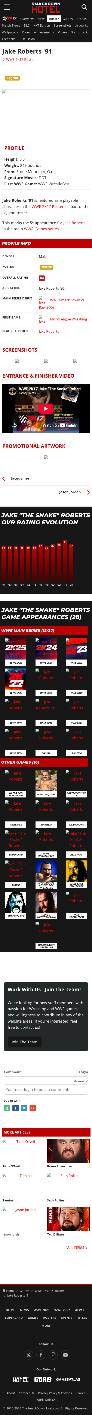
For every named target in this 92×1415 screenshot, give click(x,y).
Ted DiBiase (55, 1234)
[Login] (7, 1108)
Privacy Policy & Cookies (55, 1393)
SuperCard (14, 1318)
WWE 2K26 (41, 1310)
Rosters (49, 1318)
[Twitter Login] (24, 1108)
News (41, 19)
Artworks (81, 25)
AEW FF (80, 1310)
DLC (27, 25)
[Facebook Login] (15, 1108)
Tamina (8, 1200)
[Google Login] (33, 1108)
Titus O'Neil (11, 1166)
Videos (62, 32)
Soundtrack (79, 32)
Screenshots (62, 25)
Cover (26, 32)
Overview (27, 19)
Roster (54, 19)
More (46, 1326)
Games (33, 1318)
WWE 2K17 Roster (20, 59)
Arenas (82, 19)
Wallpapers (10, 32)
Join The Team (24, 1041)
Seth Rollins (55, 1200)
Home (10, 1310)
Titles (82, 1318)
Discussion (27, 39)
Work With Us (46, 1400)
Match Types (11, 25)
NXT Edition (41, 25)
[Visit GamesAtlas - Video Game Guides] (68, 1379)
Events (66, 1318)
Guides (68, 19)
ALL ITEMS (76, 1247)
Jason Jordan (12, 1234)
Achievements (44, 32)
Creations (9, 39)
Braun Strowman (59, 1166)
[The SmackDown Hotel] (46, 7)
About (10, 1393)
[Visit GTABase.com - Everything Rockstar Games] (43, 1379)
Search (81, 1393)
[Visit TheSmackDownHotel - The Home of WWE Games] (21, 1379)
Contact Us (26, 1393)
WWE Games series (41, 228)
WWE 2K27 (62, 1310)
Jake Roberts (74, 222)
